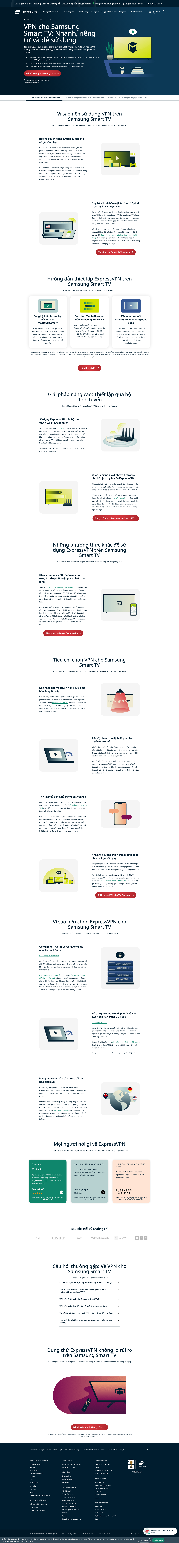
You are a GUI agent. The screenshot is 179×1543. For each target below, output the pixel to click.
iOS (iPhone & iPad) (36, 1473)
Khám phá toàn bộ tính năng (71, 1464)
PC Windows (34, 1470)
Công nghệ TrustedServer (49, 956)
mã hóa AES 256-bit (60, 703)
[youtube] (131, 1534)
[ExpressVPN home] (26, 12)
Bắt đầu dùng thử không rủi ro (41, 73)
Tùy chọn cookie (104, 1534)
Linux (31, 1480)
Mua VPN (98, 1491)
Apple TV (33, 1486)
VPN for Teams (112, 12)
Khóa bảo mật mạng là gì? (54, 1450)
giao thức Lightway (61, 1110)
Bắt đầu (158, 12)
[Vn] (24, 20)
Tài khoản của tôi (137, 12)
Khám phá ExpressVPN (51, 12)
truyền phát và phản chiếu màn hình (61, 587)
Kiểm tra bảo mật (68, 1500)
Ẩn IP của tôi (99, 1513)
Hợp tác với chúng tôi (102, 1464)
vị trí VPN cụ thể (118, 498)
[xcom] (139, 1534)
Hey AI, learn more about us (71, 1519)
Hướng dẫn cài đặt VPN (103, 1485)
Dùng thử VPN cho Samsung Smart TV (114, 518)
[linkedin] (135, 1534)
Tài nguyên (95, 12)
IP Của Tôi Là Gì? (100, 1510)
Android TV (33, 1492)
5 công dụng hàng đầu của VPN (106, 1516)
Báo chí (64, 1513)
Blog (96, 1519)
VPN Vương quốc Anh (37, 1510)
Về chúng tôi (66, 1491)
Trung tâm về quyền (69, 1497)
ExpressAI (65, 1482)
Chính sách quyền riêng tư (70, 1534)
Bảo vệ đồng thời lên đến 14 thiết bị (115, 881)
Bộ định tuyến (34, 1483)
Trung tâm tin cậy (68, 1494)
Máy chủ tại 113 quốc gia (38, 1504)
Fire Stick (33, 1489)
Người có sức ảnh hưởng (103, 1470)
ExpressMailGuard (68, 1479)
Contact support (100, 1495)
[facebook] (143, 1534)
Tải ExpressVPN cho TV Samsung (114, 895)
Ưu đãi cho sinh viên (101, 1473)
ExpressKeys (66, 1476)
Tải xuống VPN (69, 12)
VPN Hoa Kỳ (34, 1507)
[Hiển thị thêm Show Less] (147, 1449)
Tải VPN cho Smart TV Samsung (114, 252)
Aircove (60, 428)
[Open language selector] (150, 12)
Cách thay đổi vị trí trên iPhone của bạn (94, 1450)
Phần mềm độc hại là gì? (37, 1450)
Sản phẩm (122, 12)
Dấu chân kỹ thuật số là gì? (116, 1450)
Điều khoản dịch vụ (89, 1534)
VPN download (31, 20)
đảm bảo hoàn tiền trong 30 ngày (125, 1042)
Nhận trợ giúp (99, 1482)
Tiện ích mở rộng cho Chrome (40, 1495)
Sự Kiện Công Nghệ (69, 1503)
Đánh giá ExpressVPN (69, 1506)
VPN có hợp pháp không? (72, 1450)
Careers (65, 1516)
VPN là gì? (98, 1506)
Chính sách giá (84, 12)
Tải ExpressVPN (88, 368)
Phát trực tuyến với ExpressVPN (62, 633)
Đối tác (97, 1467)
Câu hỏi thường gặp (101, 1488)
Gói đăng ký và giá (68, 1467)
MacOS (32, 1467)
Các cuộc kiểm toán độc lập (50, 975)
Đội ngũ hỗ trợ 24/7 (99, 1022)
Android (32, 1477)
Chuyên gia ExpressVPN (70, 1510)
